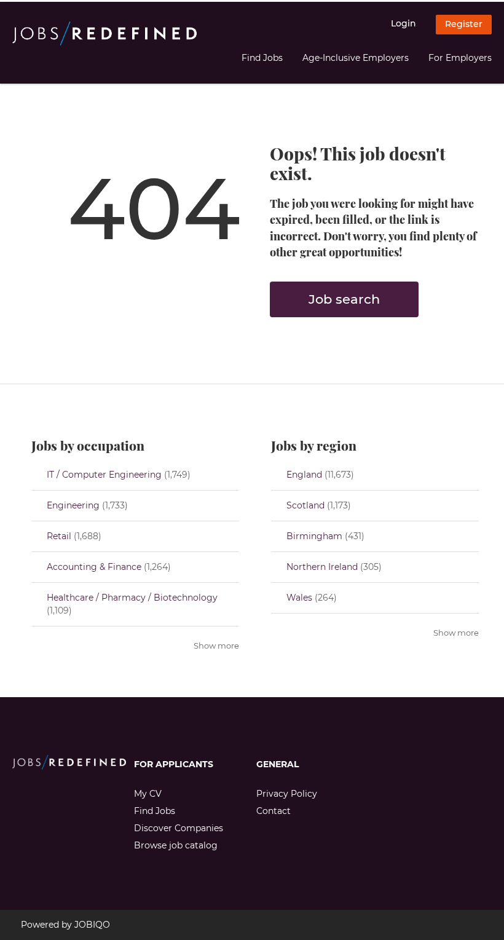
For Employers (460, 57)
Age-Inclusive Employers (355, 57)
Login (403, 23)
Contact (273, 810)
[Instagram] (41, 795)
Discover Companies (178, 828)
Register (463, 24)
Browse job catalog (176, 845)
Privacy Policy (286, 793)
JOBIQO (92, 924)
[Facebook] (21, 795)
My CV (148, 793)
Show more (216, 645)
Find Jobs (262, 57)
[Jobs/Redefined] (104, 34)
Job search (344, 299)
